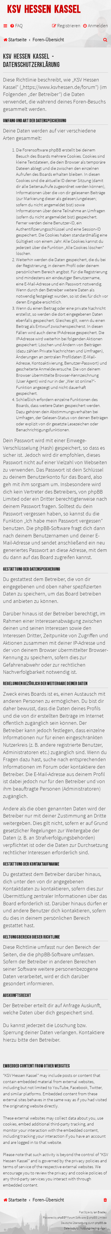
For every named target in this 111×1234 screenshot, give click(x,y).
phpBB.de (101, 1223)
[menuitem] (16, 25)
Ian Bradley (100, 1212)
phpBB (61, 1217)
